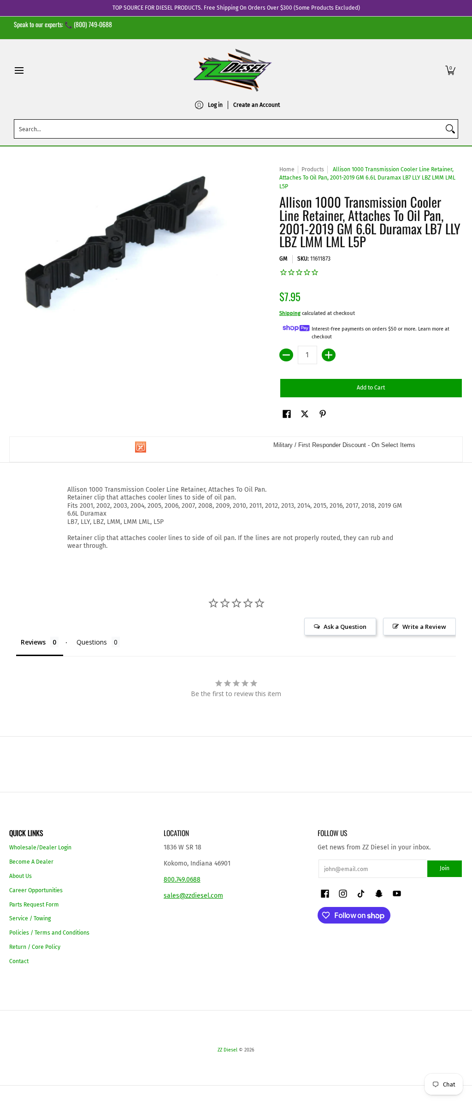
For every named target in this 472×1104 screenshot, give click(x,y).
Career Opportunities (36, 890)
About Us (20, 876)
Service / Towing (30, 918)
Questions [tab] (92, 642)
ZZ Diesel (227, 1050)
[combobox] (228, 129)
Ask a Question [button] (345, 626)
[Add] (329, 355)
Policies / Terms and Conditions (49, 933)
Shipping (290, 313)
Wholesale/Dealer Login (40, 847)
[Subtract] (286, 355)
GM (283, 259)
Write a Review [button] (424, 626)
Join (444, 868)
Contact (19, 961)
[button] (450, 70)
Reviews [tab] (33, 642)
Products (312, 169)
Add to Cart (371, 387)
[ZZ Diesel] (233, 70)
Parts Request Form (34, 904)
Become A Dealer (31, 862)
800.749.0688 (182, 879)
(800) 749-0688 (93, 24)
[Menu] (19, 70)
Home (287, 169)
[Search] (450, 129)
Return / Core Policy (34, 947)
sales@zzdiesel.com (193, 896)
